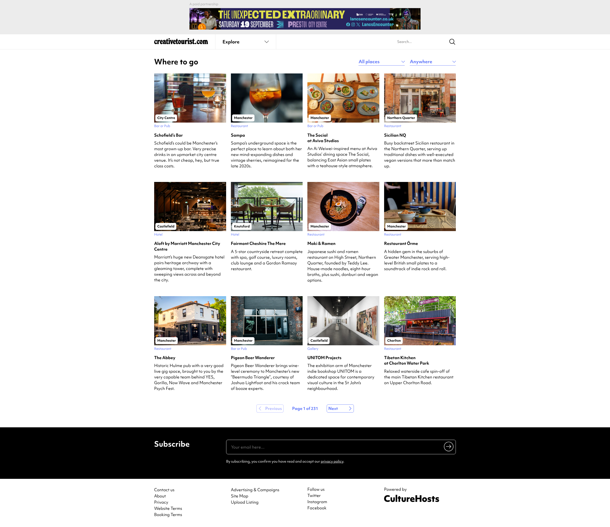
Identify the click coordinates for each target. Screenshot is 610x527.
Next (333, 408)
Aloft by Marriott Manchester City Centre (187, 246)
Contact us (164, 489)
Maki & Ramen (321, 243)
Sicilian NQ (395, 135)
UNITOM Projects (324, 357)
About (160, 496)
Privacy (161, 502)
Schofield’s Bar (168, 135)
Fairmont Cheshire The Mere (258, 243)
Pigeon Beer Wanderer (253, 357)
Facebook (316, 508)
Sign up (449, 446)
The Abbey (164, 357)
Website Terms (168, 508)
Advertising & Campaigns (255, 489)
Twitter (314, 495)
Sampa (238, 135)
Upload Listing (245, 502)
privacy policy (332, 461)
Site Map (239, 496)
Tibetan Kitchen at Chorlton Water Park (406, 360)
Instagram (317, 502)
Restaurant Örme (401, 243)
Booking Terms (168, 514)
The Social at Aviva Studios (323, 137)
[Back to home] (181, 43)
